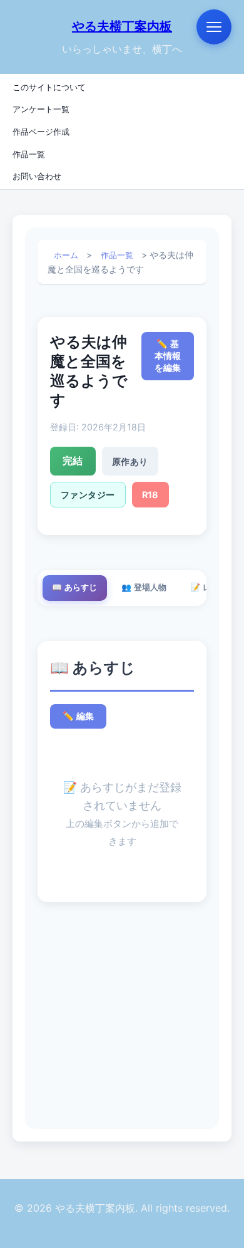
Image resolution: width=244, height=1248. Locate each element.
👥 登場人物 (143, 587)
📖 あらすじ (74, 587)
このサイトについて (49, 87)
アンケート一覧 (41, 109)
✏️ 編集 (78, 716)
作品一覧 (29, 153)
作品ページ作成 (41, 132)
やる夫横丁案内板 (122, 26)
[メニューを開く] (213, 26)
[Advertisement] (122, 1019)
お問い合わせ (37, 176)
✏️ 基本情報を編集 (168, 356)
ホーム (66, 255)
